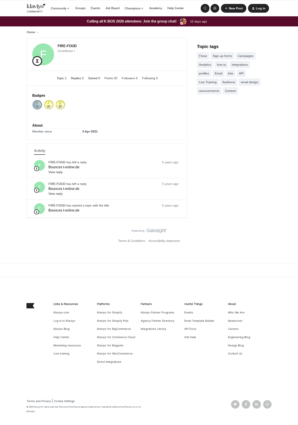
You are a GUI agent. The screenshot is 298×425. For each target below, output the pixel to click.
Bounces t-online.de (63, 167)
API (241, 73)
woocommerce (209, 91)
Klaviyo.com (61, 312)
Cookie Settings (64, 401)
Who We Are (236, 312)
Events (95, 8)
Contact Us (235, 353)
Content (230, 91)
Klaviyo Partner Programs (157, 312)
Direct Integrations (109, 361)
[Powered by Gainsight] (149, 232)
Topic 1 (62, 78)
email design (249, 82)
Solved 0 (94, 78)
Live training (61, 353)
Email (218, 73)
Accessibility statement (164, 241)
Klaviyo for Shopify (109, 312)
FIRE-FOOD (67, 46)
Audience (228, 82)
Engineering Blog (239, 337)
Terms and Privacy (38, 401)
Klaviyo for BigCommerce (114, 328)
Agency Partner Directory (157, 320)
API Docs (190, 328)
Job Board (112, 8)
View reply (55, 172)
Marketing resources (67, 345)
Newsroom (235, 320)
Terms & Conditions (131, 241)
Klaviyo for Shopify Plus (112, 320)
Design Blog (236, 345)
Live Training (208, 82)
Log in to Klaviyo (64, 320)
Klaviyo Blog (61, 328)
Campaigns (245, 56)
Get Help (190, 337)
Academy (155, 8)
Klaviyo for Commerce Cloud (116, 337)
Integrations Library (153, 328)
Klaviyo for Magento (110, 345)
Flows (203, 56)
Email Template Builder (199, 320)
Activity (39, 151)
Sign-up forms (222, 56)
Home (31, 32)
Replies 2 (78, 78)
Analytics (205, 64)
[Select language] (215, 8)
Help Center (175, 8)
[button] (233, 8)
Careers (233, 328)
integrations (240, 64)
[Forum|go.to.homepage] (36, 8)
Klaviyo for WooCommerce (115, 353)
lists (230, 73)
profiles (204, 73)
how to (221, 64)
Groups (80, 8)
